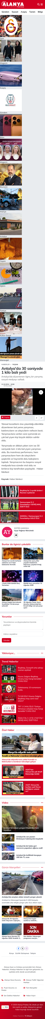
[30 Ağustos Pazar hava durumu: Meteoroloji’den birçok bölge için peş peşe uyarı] (33, 595)
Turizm (32, 12)
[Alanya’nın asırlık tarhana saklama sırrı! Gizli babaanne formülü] (12, 553)
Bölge (40, 12)
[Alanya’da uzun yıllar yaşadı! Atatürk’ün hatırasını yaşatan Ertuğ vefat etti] (33, 553)
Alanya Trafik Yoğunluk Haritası (33, 981)
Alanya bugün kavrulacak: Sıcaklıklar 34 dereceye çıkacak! (11, 604)
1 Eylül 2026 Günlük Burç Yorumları (11, 584)
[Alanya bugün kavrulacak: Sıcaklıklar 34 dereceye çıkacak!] (12, 595)
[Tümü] (42, 653)
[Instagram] (26, 948)
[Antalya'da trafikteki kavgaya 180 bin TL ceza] (8, 856)
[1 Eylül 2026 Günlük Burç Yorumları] (12, 576)
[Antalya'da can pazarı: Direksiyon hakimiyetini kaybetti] (8, 837)
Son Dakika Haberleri (12, 996)
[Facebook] (18, 948)
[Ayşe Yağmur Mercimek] (7, 532)
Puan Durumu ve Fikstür (9, 989)
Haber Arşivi (30, 996)
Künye (11, 953)
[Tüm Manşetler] (42, 867)
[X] (22, 948)
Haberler (5, 364)
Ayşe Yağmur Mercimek (24, 530)
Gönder (6, 640)
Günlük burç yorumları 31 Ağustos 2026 (32, 584)
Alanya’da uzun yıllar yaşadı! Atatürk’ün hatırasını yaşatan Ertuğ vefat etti (32, 563)
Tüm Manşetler (31, 988)
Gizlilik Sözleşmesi (22, 953)
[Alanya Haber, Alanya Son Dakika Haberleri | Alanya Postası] (12, 4)
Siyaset (15, 12)
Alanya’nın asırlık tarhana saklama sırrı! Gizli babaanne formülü (11, 563)
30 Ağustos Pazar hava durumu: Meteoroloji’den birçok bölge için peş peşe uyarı (33, 605)
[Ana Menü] (42, 4)
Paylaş (6, 417)
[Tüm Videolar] (42, 803)
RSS (6, 1007)
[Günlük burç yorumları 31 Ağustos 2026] (33, 576)
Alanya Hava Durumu (12, 980)
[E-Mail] (16, 535)
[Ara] (38, 4)
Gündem (5, 12)
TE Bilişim (28, 1016)
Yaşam (15, 364)
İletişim (33, 953)
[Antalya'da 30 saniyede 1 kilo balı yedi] (22, 401)
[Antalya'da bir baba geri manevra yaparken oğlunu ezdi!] (8, 847)
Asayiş (24, 12)
